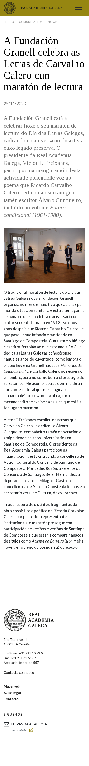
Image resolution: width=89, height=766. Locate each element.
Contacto (11, 699)
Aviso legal (12, 693)
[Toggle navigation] (78, 8)
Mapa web (12, 686)
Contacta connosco (19, 672)
